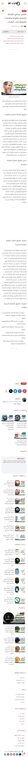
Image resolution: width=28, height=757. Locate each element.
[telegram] (5, 754)
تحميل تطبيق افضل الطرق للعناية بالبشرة (13, 41)
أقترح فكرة (21, 721)
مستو (24, 10)
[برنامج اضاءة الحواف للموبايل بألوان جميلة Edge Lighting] (20, 580)
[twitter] (20, 754)
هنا (26, 272)
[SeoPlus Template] (22, 752)
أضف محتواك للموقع (19, 735)
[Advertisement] (14, 66)
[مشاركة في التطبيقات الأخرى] (6, 391)
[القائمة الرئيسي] (25, 3)
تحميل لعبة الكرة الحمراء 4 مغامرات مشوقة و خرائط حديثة (9, 631)
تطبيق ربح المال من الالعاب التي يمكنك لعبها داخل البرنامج (22, 425)
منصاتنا (22, 723)
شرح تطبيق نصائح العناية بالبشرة (15, 38)
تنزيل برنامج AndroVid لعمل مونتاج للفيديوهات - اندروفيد (9, 502)
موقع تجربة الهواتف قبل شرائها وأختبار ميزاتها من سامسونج (9, 520)
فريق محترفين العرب (19, 699)
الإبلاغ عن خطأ (21, 737)
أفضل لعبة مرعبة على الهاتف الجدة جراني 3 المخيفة (15, 621)
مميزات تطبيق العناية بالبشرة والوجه (15, 43)
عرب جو (7, 751)
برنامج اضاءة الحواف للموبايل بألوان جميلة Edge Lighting (8, 581)
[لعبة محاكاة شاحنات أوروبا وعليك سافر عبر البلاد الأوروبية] (20, 640)
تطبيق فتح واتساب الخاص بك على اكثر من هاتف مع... (9, 601)
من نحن (22, 702)
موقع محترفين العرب (19, 745)
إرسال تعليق (20, 458)
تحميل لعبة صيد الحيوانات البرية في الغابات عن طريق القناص (9, 650)
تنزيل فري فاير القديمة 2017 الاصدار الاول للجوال (9, 484)
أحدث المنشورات (20, 680)
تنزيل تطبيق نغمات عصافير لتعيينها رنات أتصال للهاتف (9, 552)
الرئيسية (22, 677)
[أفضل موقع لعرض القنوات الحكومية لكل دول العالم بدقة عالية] (20, 561)
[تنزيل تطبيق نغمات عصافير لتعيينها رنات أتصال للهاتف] (20, 552)
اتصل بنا (22, 713)
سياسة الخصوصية (20, 694)
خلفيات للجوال (20, 682)
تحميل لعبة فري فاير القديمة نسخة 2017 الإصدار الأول (8, 492)
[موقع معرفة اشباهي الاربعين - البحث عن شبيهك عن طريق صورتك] (20, 528)
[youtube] (14, 754)
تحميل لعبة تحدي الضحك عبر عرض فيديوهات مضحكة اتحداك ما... (9, 661)
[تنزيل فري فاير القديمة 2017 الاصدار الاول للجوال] (20, 483)
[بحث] (2, 3)
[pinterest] (8, 754)
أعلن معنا (22, 718)
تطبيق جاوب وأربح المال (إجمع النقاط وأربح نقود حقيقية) (9, 572)
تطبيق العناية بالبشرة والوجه (17, 36)
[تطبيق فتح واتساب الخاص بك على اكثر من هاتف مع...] (20, 600)
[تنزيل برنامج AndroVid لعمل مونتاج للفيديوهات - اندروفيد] (20, 501)
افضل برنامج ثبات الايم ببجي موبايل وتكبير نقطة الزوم (9, 510)
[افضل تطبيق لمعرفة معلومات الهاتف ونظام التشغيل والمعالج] (20, 537)
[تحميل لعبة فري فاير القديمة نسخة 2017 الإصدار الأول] (20, 492)
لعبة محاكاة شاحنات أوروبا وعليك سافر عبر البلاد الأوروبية (8, 641)
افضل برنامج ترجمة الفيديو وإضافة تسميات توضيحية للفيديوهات (21, 443)
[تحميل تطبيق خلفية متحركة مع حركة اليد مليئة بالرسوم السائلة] (20, 589)
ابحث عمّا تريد (21, 743)
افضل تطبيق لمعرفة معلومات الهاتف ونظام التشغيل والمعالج (8, 538)
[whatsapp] (11, 754)
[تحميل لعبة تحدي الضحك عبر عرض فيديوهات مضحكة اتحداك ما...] (20, 660)
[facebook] (17, 754)
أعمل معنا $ (21, 716)
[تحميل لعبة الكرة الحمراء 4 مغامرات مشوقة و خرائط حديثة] (20, 629)
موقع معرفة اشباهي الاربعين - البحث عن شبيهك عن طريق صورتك (8, 529)
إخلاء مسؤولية (21, 740)
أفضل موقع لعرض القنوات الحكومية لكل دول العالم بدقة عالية (9, 562)
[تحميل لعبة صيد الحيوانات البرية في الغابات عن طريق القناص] (20, 649)
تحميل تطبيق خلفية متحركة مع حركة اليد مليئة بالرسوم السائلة (9, 591)
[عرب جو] (14, 3)
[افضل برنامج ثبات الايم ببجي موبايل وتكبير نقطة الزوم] (20, 510)
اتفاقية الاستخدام (20, 696)
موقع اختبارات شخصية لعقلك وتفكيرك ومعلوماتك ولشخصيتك (8, 426)
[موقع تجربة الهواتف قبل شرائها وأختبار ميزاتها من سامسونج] (20, 519)
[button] (20, 391)
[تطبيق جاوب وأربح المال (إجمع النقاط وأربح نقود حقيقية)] (20, 571)
